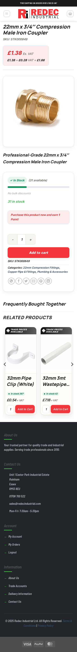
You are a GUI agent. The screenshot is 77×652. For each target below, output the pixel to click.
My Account (15, 536)
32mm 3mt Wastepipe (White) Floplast (54, 387)
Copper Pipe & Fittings (22, 271)
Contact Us (14, 601)
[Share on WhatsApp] (11, 281)
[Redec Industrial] (38, 13)
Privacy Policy (45, 625)
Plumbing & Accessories (52, 271)
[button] (6, 13)
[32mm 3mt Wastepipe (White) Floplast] (56, 353)
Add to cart (38, 253)
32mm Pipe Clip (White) (20, 381)
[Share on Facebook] (18, 281)
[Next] (71, 373)
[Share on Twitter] (26, 281)
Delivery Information (20, 594)
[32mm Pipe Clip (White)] (20, 353)
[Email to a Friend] (33, 281)
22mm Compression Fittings (41, 267)
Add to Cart (24, 409)
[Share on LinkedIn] (48, 281)
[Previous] (5, 373)
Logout (12, 552)
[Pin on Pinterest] (41, 281)
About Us (13, 578)
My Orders (14, 544)
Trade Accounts (17, 586)
